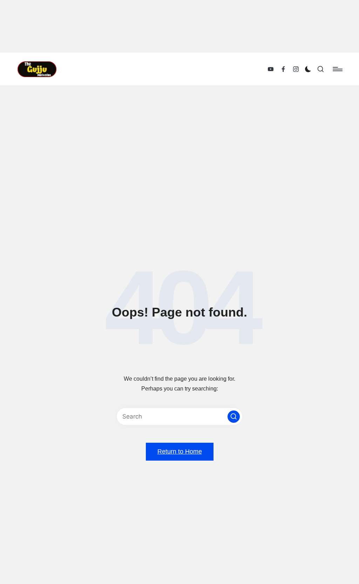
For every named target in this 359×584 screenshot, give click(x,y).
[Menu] (337, 69)
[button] (234, 416)
